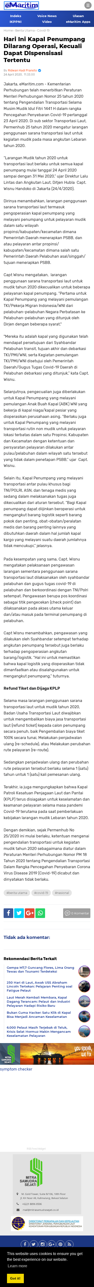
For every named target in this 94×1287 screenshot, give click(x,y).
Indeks (15, 16)
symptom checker (16, 1069)
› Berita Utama (24, 30)
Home (8, 30)
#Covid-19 (41, 893)
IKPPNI (15, 22)
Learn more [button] (17, 1266)
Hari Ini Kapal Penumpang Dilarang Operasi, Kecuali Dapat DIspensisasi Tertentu (44, 49)
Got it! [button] (15, 1278)
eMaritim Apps (78, 22)
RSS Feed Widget (36, 1148)
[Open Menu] (88, 5)
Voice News (47, 16)
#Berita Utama (17, 893)
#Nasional (62, 893)
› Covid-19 (42, 30)
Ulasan (78, 16)
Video (47, 22)
